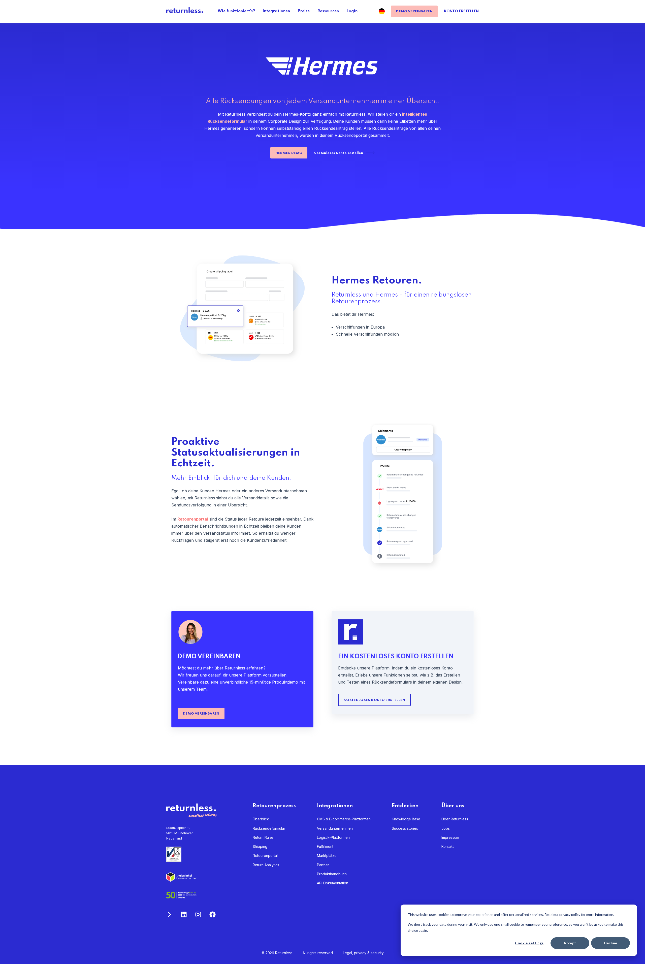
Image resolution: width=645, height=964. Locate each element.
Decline (610, 943)
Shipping (260, 846)
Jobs (445, 828)
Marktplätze (327, 855)
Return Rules (263, 837)
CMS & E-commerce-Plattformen (344, 819)
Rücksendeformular (269, 828)
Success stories (405, 828)
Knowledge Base (406, 819)
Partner (323, 865)
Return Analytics (266, 865)
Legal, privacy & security (363, 953)
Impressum (450, 837)
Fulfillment (325, 846)
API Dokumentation (332, 883)
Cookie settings (529, 943)
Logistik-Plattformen (333, 837)
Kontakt (447, 846)
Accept (570, 943)
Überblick (261, 819)
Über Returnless (454, 819)
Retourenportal (265, 855)
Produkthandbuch (332, 874)
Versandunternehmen (335, 828)
